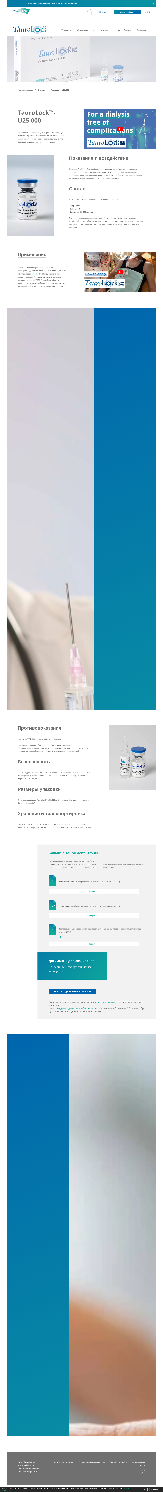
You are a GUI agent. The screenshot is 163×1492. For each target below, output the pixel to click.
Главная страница (25, 90)
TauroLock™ (36, 274)
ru (148, 12)
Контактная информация (127, 12)
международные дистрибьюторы (74, 1008)
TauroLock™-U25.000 (60, 90)
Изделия (41, 90)
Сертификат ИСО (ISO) (63, 1462)
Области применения (85, 30)
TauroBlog (115, 30)
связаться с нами (103, 1002)
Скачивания (141, 30)
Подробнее (94, 891)
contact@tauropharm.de (28, 1471)
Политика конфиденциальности (92, 1462)
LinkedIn (143, 1472)
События (127, 30)
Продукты (104, 30)
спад (144, 1489)
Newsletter (103, 12)
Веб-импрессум (138, 1462)
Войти (142, 1465)
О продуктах (66, 30)
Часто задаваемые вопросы (72, 991)
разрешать (155, 1489)
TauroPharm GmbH (118, 1462)
